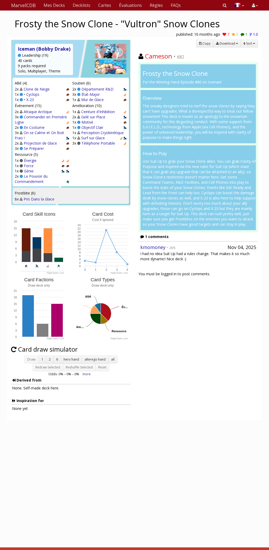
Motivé (87, 122)
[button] (225, 5)
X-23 (30, 99)
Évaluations (130, 5)
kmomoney (152, 247)
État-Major (90, 94)
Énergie (30, 160)
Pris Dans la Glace (39, 199)
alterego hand (95, 359)
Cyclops (32, 94)
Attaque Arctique (38, 111)
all (113, 359)
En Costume (34, 127)
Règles (156, 5)
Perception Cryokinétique (102, 132)
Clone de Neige (37, 89)
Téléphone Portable (98, 143)
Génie (29, 170)
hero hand (71, 359)
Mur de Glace (92, 99)
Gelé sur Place (93, 116)
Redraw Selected (47, 367)
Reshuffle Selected (79, 367)
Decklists (81, 5)
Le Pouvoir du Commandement (31, 179)
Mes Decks (54, 5)
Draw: (31, 359)
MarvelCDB (23, 5)
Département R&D (97, 89)
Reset (102, 367)
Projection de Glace (40, 143)
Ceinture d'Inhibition (98, 111)
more (86, 374)
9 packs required (32, 65)
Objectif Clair (92, 127)
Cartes (104, 5)
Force (29, 165)
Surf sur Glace (93, 137)
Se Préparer (34, 148)
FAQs (176, 5)
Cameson (158, 56)
